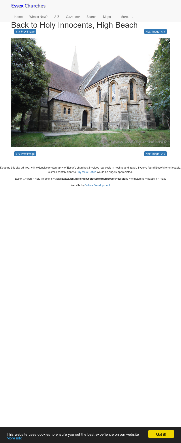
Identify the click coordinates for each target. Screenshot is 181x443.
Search (91, 16)
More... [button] (126, 16)
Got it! (161, 434)
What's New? (38, 16)
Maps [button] (107, 16)
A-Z (56, 16)
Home (18, 16)
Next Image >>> (155, 31)
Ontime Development (97, 185)
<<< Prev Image (25, 31)
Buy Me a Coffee (86, 172)
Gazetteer (73, 16)
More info (14, 438)
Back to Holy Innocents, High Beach (74, 24)
